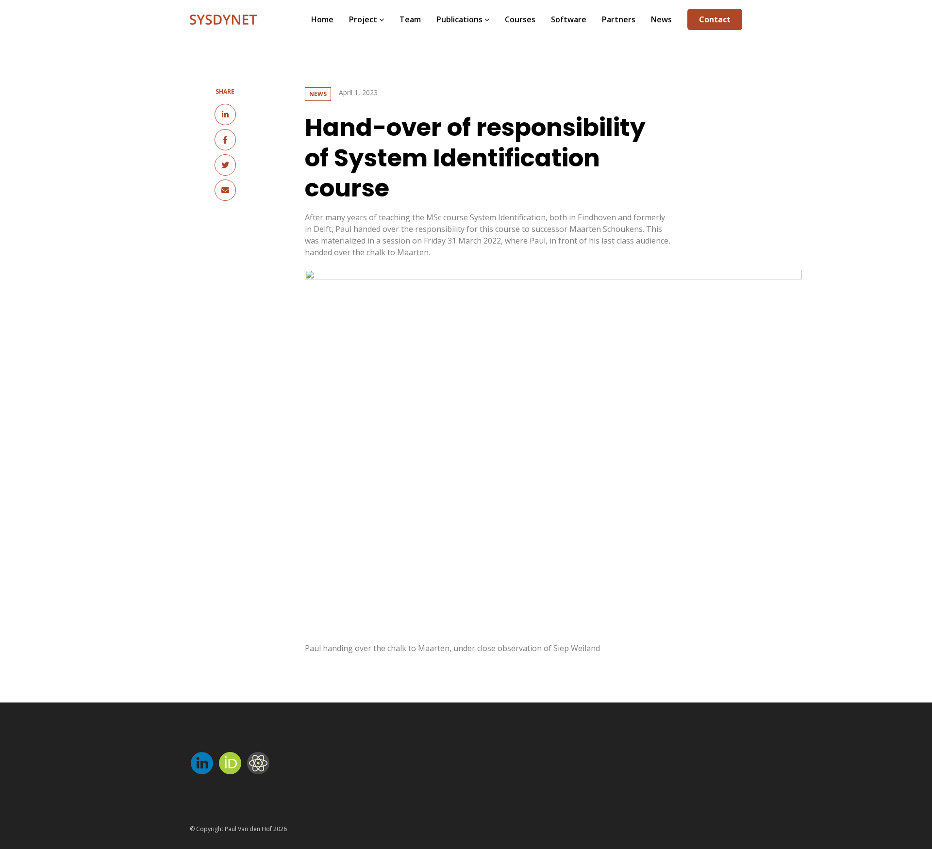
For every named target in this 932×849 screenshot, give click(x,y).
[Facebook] (225, 139)
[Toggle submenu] (380, 19)
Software (568, 19)
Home (322, 19)
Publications (459, 19)
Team (410, 19)
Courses (520, 19)
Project (363, 19)
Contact (715, 19)
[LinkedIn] (225, 114)
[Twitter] (225, 165)
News (661, 19)
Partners (618, 19)
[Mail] (225, 190)
